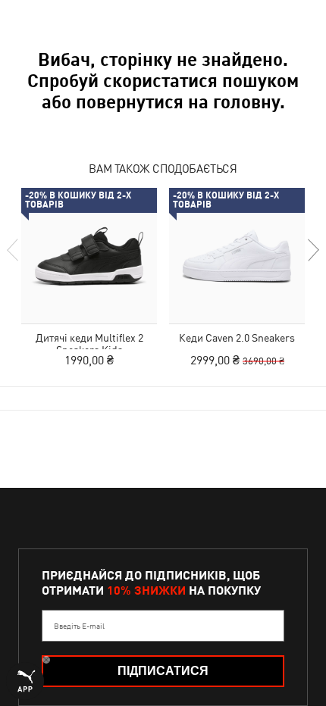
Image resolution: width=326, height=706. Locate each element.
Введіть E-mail (79, 625)
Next (312, 250)
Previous (13, 250)
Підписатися (163, 670)
